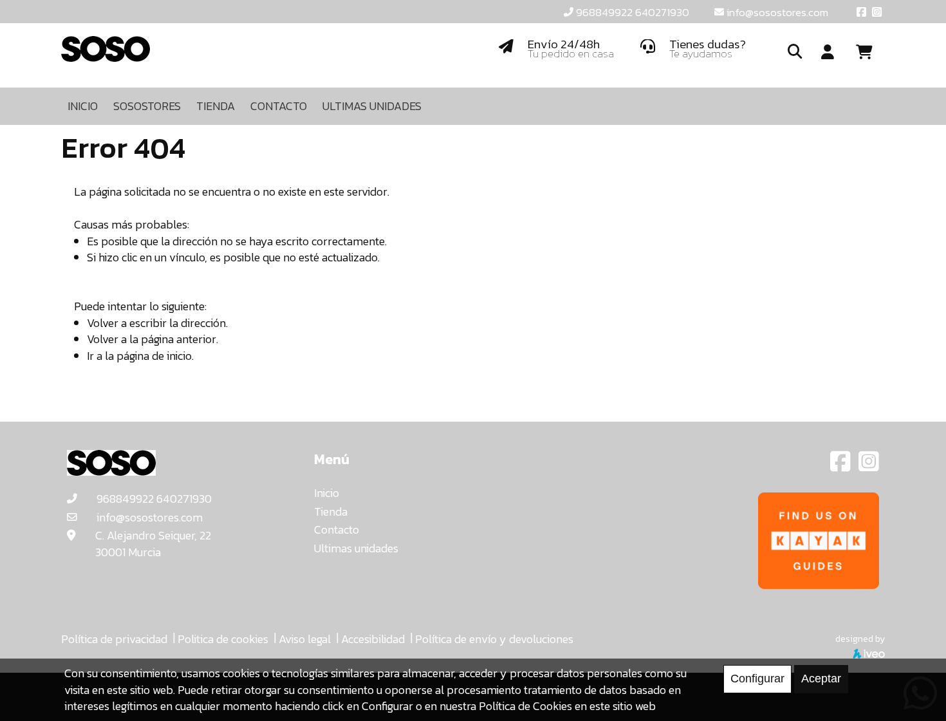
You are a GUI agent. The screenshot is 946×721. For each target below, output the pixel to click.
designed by (860, 639)
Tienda (331, 511)
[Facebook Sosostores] (841, 465)
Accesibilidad (373, 639)
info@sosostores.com (777, 12)
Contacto (336, 529)
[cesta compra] (869, 52)
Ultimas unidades (356, 548)
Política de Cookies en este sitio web (567, 706)
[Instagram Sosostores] (868, 465)
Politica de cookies (223, 639)
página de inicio (154, 355)
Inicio (326, 492)
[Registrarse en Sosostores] (827, 53)
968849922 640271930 (632, 12)
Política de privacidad (114, 639)
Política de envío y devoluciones (494, 639)
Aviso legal (305, 639)
